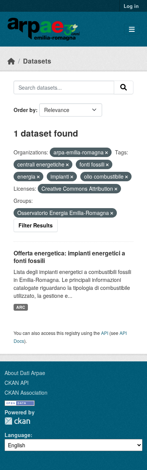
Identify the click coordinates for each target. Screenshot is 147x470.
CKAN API (17, 382)
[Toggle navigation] (131, 29)
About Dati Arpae (25, 373)
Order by (25, 110)
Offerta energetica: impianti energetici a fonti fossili (69, 257)
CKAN (17, 421)
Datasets (37, 60)
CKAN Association (26, 392)
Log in (131, 5)
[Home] (11, 60)
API (104, 333)
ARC (20, 307)
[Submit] (123, 87)
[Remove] (106, 152)
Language (18, 435)
